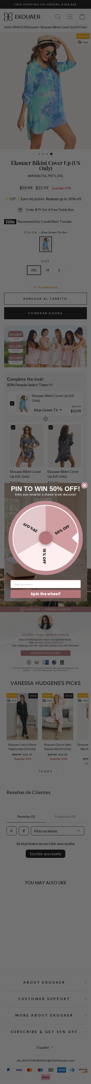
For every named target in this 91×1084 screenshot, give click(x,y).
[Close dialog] (84, 485)
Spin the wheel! (46, 593)
